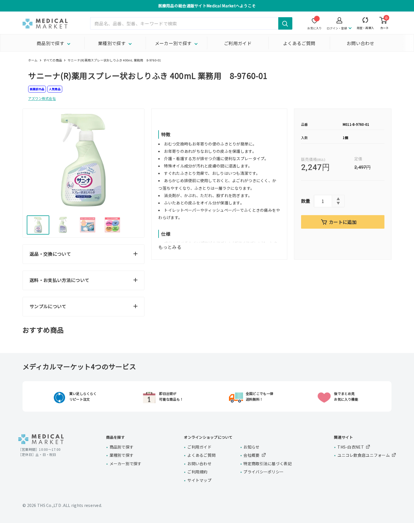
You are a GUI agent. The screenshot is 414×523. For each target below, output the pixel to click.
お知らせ (251, 447)
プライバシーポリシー (263, 472)
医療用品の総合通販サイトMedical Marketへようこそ (207, 5)
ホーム (33, 60)
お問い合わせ (360, 43)
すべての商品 (52, 60)
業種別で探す (112, 43)
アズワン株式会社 (42, 98)
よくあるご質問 (299, 43)
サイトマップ (199, 480)
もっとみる (169, 247)
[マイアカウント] (365, 21)
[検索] (285, 23)
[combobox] (191, 23)
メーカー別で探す (173, 43)
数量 (305, 200)
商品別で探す (50, 43)
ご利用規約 (197, 472)
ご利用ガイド (237, 43)
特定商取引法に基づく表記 (267, 463)
